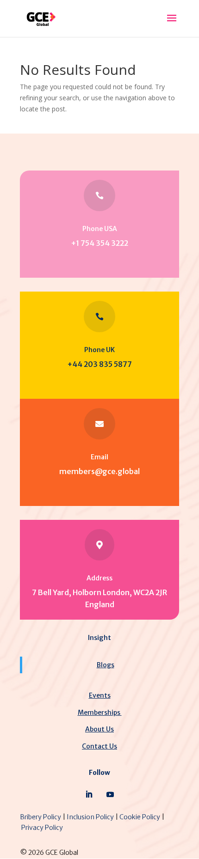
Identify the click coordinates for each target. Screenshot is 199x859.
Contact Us (99, 746)
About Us (99, 729)
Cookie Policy (139, 817)
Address (99, 578)
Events (100, 695)
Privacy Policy (42, 827)
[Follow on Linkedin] (88, 794)
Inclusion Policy (90, 817)
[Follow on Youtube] (110, 794)
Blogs (105, 665)
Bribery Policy (40, 817)
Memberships (100, 712)
